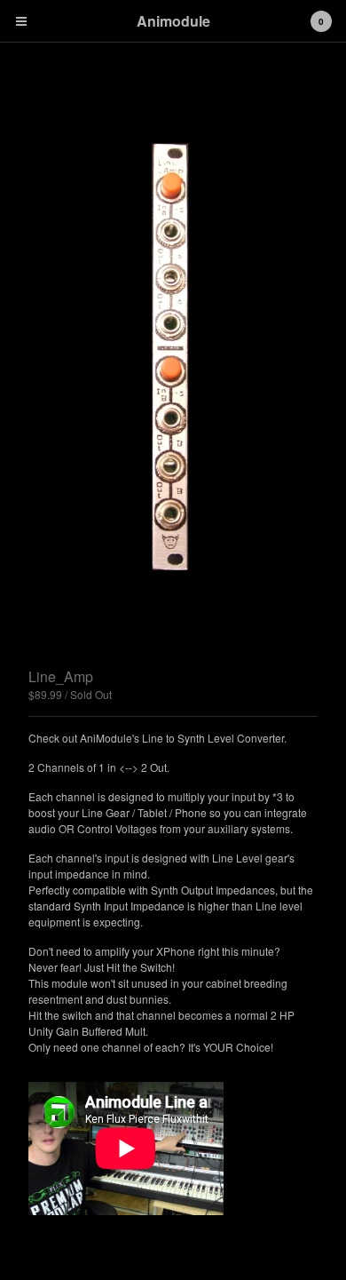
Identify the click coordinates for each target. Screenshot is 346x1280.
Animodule (173, 21)
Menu (21, 21)
